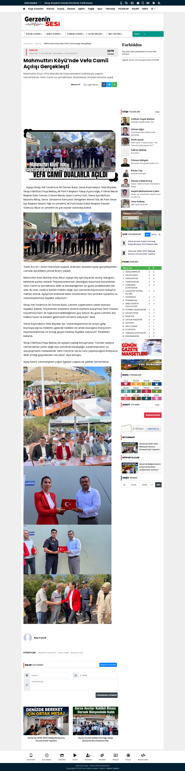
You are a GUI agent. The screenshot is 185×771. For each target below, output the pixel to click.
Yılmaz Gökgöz (139, 160)
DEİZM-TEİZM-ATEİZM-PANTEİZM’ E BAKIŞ (145, 185)
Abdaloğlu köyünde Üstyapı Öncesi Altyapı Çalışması (70, 3)
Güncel (50, 8)
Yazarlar (88, 759)
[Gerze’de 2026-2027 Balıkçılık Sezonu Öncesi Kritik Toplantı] (130, 447)
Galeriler (62, 759)
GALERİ (135, 8)
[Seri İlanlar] (143, 3)
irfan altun (77, 652)
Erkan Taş (136, 170)
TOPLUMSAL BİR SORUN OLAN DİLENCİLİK (143, 133)
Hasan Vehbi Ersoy (141, 180)
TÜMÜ (157, 112)
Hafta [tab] (154, 234)
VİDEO (145, 8)
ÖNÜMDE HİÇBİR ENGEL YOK (142, 122)
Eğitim (81, 8)
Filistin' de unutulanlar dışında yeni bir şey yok (145, 195)
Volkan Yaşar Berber (143, 119)
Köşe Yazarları (35, 8)
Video (75, 759)
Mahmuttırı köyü (47, 652)
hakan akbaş (138, 150)
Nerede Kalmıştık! (138, 173)
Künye (128, 759)
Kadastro (135, 153)
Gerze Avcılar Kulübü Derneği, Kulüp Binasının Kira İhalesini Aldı (140, 243)
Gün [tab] (147, 234)
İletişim (116, 759)
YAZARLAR (123, 8)
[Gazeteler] (148, 3)
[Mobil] (121, 3)
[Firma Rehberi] (138, 3)
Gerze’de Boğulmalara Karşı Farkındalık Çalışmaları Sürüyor (150, 467)
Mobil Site (31, 759)
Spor (99, 8)
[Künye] (153, 3)
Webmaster (143, 759)
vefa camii (63, 652)
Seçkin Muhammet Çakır (145, 191)
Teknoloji (110, 8)
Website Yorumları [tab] (108, 665)
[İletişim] (132, 3)
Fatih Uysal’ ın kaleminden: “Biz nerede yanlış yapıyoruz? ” (144, 144)
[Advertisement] (70, 108)
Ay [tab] (159, 234)
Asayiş (60, 8)
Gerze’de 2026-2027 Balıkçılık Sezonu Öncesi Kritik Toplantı (139, 253)
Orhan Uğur (137, 129)
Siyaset (71, 8)
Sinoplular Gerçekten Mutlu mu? (145, 163)
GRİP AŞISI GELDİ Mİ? (139, 204)
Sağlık (91, 8)
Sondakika (46, 759)
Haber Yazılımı (113, 768)
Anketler (102, 759)
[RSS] (159, 3)
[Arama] (126, 3)
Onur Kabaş (138, 201)
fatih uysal (137, 139)
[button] (153, 9)
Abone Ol (75, 84)
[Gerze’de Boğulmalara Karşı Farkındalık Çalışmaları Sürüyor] (130, 468)
